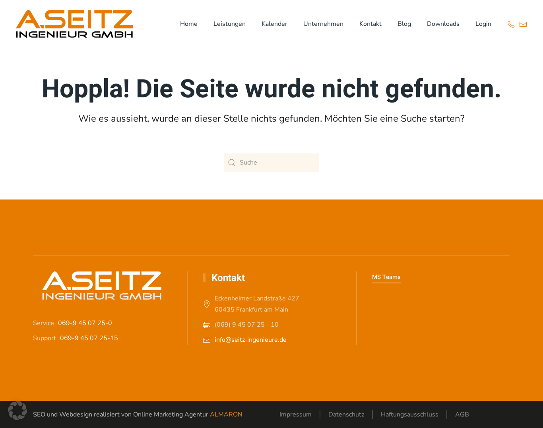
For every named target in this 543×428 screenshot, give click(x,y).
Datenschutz (346, 414)
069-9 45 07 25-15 (89, 338)
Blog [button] (404, 23)
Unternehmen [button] (323, 23)
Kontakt (370, 23)
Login (483, 23)
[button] (17, 410)
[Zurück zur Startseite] (74, 24)
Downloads (443, 23)
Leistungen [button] (229, 23)
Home (189, 23)
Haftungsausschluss (409, 414)
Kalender (274, 23)
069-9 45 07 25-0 (85, 323)
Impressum (295, 414)
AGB (462, 414)
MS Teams (386, 277)
